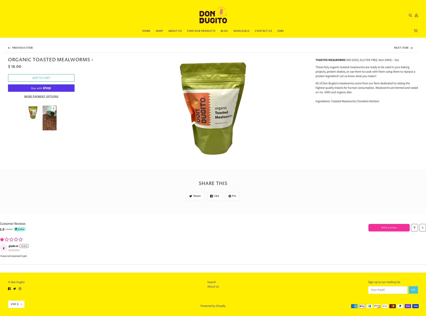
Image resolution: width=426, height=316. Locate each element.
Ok (413, 290)
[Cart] (416, 31)
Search (211, 282)
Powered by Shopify (213, 306)
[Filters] (414, 227)
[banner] (213, 15)
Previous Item (22, 47)
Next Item (401, 47)
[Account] (416, 15)
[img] (410, 15)
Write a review (389, 227)
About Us (213, 286)
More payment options (41, 96)
